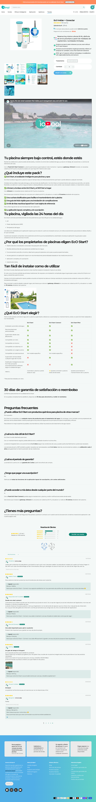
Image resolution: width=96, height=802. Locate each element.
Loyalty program (32, 765)
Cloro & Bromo (72, 61)
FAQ (28, 767)
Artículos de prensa (55, 767)
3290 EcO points (83, 29)
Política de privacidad (77, 779)
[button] (57, 23)
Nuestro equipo (54, 769)
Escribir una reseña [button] (78, 534)
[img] (9, 558)
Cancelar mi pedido (55, 774)
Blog (50, 765)
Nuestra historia (54, 772)
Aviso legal (74, 765)
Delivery (29, 774)
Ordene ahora (70, 2)
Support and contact (33, 769)
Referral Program (32, 772)
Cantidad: (59, 66)
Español (92, 11)
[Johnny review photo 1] (9, 665)
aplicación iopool (10, 770)
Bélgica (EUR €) (84, 11)
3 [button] (48, 723)
